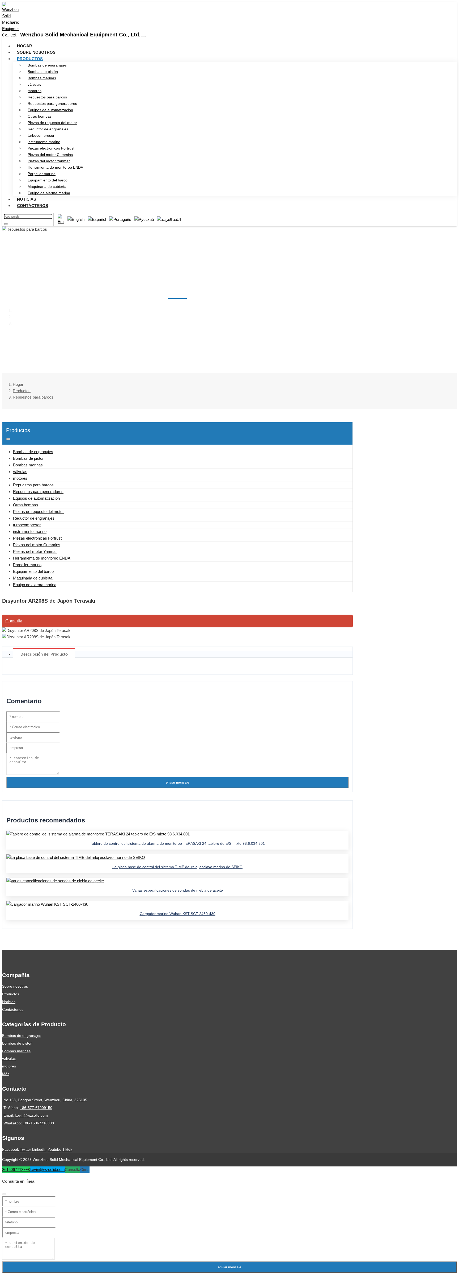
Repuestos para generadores (52, 103)
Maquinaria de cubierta (47, 186)
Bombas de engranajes (47, 65)
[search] (6, 224)
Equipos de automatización (50, 110)
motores (34, 91)
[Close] (4, 1194)
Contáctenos (32, 205)
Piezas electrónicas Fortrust (51, 148)
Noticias (26, 199)
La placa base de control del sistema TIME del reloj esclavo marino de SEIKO (177, 867)
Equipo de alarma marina (49, 193)
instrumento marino (44, 142)
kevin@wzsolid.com (31, 1115)
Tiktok (67, 1149)
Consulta (13, 621)
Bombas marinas (42, 78)
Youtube (54, 1149)
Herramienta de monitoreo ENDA (55, 167)
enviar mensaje (177, 782)
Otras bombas (40, 116)
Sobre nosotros (36, 52)
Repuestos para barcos (47, 97)
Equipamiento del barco (47, 180)
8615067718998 (16, 1169)
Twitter (25, 1149)
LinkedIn (39, 1149)
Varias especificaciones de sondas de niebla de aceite (177, 890)
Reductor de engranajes (48, 129)
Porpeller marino (42, 174)
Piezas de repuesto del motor (52, 123)
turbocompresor (41, 135)
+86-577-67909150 (36, 1108)
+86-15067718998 (38, 1123)
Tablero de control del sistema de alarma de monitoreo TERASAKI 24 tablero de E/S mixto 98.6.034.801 (177, 843)
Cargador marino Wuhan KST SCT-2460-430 (177, 914)
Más (5, 1074)
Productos (30, 58)
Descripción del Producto (44, 654)
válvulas (34, 84)
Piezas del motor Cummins (50, 154)
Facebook (10, 1149)
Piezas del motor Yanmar (49, 161)
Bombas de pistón (43, 71)
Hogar (24, 46)
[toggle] (144, 36)
